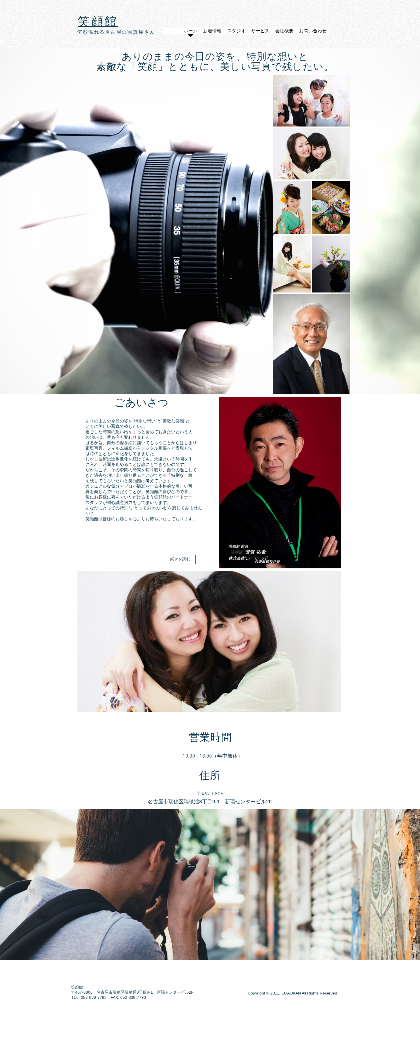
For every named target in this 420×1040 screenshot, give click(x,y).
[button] (183, 641)
